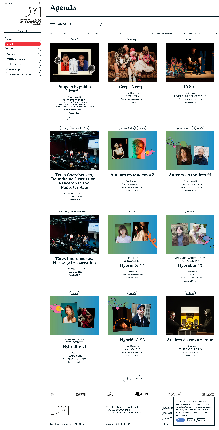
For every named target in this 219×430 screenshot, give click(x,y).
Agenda (10, 44)
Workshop (132, 40)
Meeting (64, 128)
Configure (201, 420)
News (9, 39)
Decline (190, 420)
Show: (52, 24)
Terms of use (169, 418)
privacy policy (181, 415)
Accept (180, 420)
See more (132, 378)
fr (6, 3)
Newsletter (168, 408)
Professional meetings (79, 128)
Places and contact (172, 413)
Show (74, 40)
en (10, 3)
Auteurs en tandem (127, 128)
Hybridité (141, 128)
